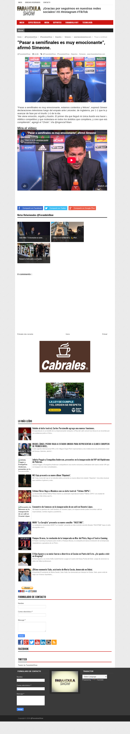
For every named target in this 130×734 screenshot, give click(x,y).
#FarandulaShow (63, 54)
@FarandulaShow (49, 54)
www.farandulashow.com (96, 54)
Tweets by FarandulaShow (27, 665)
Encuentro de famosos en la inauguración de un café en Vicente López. (62, 506)
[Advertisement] (56, 197)
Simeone (82, 54)
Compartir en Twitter (58, 208)
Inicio (20, 2)
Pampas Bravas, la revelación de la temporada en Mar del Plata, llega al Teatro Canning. (70, 538)
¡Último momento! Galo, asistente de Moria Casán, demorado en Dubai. (62, 569)
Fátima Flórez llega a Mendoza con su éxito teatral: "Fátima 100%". (61, 490)
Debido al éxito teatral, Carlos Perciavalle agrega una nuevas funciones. (63, 428)
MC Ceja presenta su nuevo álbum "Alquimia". (51, 475)
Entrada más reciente (25, 334)
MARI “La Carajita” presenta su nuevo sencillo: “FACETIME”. (58, 522)
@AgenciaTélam (63, 122)
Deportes (74, 54)
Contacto (46, 2)
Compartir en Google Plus (84, 208)
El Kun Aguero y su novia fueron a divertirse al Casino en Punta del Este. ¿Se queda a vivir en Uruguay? (71, 555)
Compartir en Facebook (32, 208)
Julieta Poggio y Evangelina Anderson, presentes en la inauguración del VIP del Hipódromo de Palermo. (71, 460)
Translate (100, 680)
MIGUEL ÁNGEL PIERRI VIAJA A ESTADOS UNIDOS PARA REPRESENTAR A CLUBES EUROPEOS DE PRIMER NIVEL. (71, 445)
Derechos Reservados (32, 2)
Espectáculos (34, 22)
